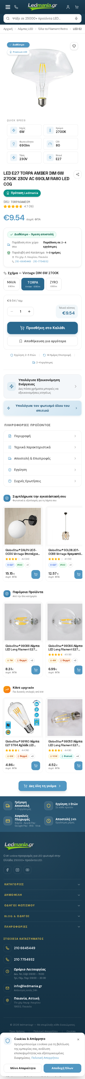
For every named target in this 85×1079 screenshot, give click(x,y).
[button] (42, 884)
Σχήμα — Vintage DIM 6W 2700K (33, 273)
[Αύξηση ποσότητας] (29, 311)
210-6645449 (23, 261)
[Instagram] (17, 870)
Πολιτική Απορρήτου (45, 1058)
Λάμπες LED (25, 29)
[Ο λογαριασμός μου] (68, 7)
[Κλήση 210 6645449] (16, 7)
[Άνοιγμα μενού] (7, 7)
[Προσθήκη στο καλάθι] (35, 574)
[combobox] (42, 18)
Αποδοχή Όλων (62, 1068)
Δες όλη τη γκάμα (42, 786)
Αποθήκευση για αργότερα (45, 341)
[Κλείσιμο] (78, 1039)
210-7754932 (40, 261)
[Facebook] (7, 870)
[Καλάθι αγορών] (77, 7)
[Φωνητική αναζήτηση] (76, 18)
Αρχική (8, 29)
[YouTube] (27, 870)
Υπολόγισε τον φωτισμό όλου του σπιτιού (43, 408)
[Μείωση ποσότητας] (11, 311)
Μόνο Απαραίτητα (23, 1068)
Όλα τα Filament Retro (53, 29)
